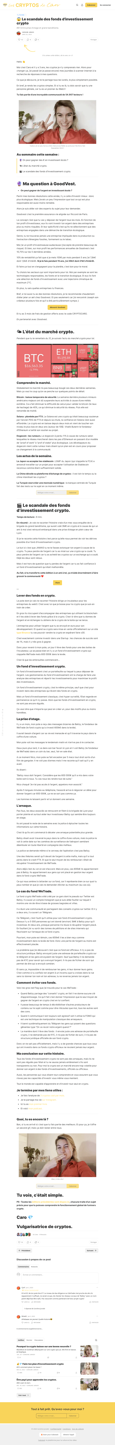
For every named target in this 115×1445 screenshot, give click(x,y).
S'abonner (91, 5)
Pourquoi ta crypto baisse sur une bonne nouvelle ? (44, 1346)
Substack (41, 1440)
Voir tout (22, 1395)
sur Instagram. (49, 1100)
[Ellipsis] (97, 1287)
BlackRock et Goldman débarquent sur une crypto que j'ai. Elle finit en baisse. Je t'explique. (46, 1350)
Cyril (23, 1287)
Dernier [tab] (29, 1340)
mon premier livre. (38, 1104)
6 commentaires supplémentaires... (30, 1329)
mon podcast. (35, 1108)
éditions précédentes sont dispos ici (51, 1202)
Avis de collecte (78, 1429)
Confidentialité (55, 1429)
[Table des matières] (2, 722)
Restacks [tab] (34, 1267)
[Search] (77, 5)
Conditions (67, 1429)
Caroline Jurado (28, 32)
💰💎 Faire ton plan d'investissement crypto (40, 1364)
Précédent (26, 1250)
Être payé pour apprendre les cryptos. (37, 1379)
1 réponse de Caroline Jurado (34, 1309)
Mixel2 (24, 1316)
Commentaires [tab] (23, 1267)
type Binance (23, 632)
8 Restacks (42, 1234)
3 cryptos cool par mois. (52, 1095)
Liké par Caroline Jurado (31, 1290)
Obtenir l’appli (68, 1435)
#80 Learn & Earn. (24, 1383)
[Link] (13, 154)
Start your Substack (50, 1435)
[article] (57, 1352)
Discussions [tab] (38, 1340)
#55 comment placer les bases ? (29, 1367)
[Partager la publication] (82, 5)
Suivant (90, 1250)
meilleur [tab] (21, 1340)
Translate (21, 15)
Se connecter (105, 5)
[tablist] (28, 1266)
